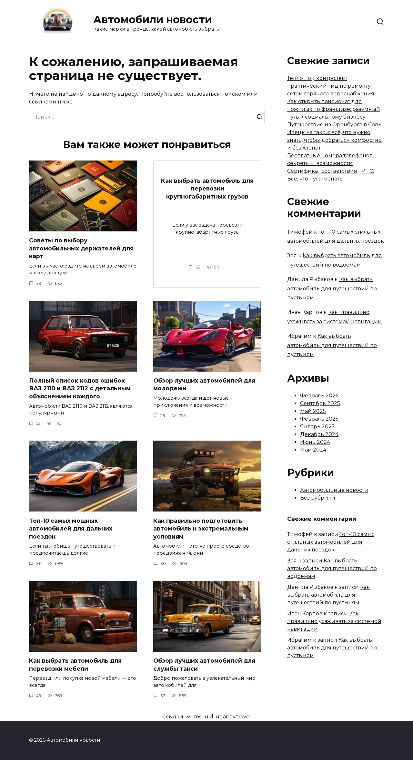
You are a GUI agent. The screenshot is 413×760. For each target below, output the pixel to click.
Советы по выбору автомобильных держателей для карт (81, 248)
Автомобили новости (152, 19)
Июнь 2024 (315, 442)
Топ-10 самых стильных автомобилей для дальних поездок (330, 542)
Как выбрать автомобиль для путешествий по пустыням (332, 288)
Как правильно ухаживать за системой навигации (334, 621)
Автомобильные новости (334, 490)
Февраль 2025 (319, 419)
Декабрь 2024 (319, 434)
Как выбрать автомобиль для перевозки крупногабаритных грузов (207, 188)
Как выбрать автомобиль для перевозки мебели (75, 664)
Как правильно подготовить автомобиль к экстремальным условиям (200, 528)
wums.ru (197, 717)
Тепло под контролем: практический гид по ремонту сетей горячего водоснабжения (330, 86)
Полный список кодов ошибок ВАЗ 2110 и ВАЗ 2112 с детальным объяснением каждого (80, 388)
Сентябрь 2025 (320, 403)
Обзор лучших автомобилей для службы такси (204, 664)
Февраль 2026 (319, 396)
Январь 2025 (317, 427)
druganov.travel (230, 717)
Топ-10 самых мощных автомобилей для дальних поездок (70, 528)
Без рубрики (317, 498)
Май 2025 (313, 411)
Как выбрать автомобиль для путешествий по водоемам (332, 568)
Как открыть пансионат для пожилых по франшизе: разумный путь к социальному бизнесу (333, 109)
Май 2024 (313, 450)
